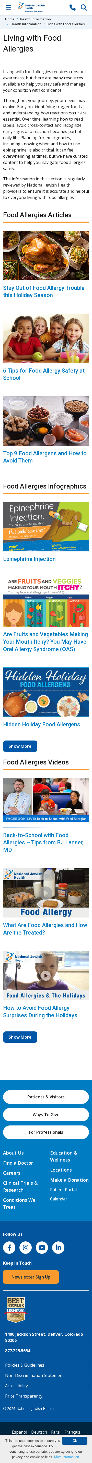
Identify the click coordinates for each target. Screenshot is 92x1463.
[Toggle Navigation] (8, 7)
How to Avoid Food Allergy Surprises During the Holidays (40, 1012)
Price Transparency (23, 1396)
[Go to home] (40, 7)
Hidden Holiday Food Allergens (41, 724)
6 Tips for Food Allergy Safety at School (44, 374)
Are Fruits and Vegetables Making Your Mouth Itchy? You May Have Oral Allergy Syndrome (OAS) (45, 641)
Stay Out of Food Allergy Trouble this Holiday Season (44, 292)
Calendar (58, 1199)
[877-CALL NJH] (72, 7)
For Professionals (46, 1132)
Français (72, 1432)
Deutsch (39, 1432)
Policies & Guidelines (24, 1365)
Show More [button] (20, 746)
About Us (13, 1153)
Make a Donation (69, 1180)
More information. (67, 1457)
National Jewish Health (35, 1408)
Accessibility (16, 1386)
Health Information (35, 19)
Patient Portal (63, 1189)
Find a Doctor (18, 1163)
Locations (61, 1170)
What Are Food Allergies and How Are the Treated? (45, 929)
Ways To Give (46, 1114)
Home (10, 19)
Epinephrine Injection (29, 559)
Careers (11, 1173)
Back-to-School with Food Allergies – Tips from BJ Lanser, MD (43, 842)
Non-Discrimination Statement (34, 1375)
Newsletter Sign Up (31, 1277)
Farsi (55, 1432)
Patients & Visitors (46, 1097)
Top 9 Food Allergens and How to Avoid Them (45, 457)
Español (19, 1432)
